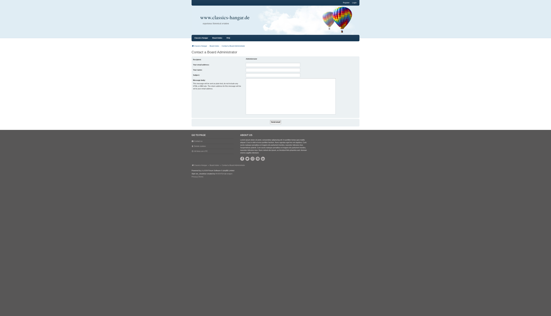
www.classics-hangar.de (225, 17)
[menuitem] (194, 177)
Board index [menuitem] (217, 38)
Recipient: (197, 60)
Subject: (196, 75)
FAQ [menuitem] (228, 38)
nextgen (229, 174)
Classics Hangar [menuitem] (201, 38)
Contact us (198, 141)
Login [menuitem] (354, 3)
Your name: (197, 70)
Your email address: (201, 65)
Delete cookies (200, 146)
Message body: (199, 80)
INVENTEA (220, 174)
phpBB (204, 171)
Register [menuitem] (346, 3)
